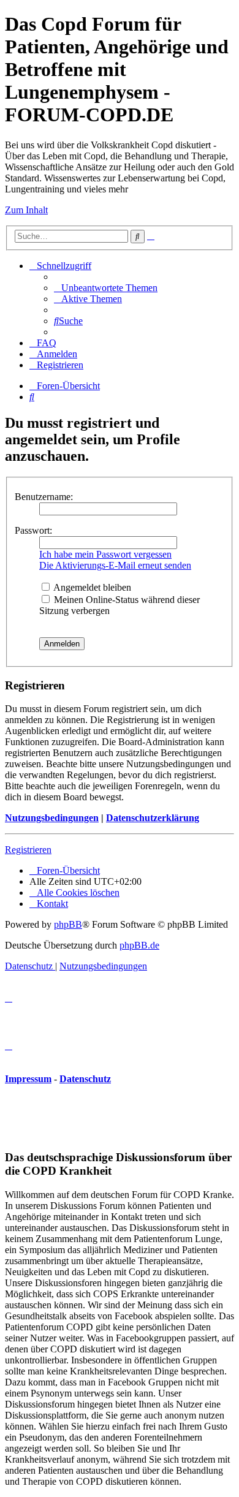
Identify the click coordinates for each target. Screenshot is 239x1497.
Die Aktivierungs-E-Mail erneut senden (115, 565)
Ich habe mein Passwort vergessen (105, 554)
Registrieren (28, 849)
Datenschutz (85, 1079)
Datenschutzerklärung (152, 818)
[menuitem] (105, 287)
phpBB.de (139, 945)
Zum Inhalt (26, 210)
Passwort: (33, 530)
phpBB (68, 924)
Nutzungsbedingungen (52, 818)
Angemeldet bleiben (91, 587)
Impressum (28, 1079)
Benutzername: (44, 496)
